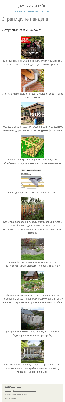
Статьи (45, 11)
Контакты (8, 391)
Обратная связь (10, 398)
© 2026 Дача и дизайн (13, 387)
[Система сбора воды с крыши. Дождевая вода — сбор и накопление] (32, 90)
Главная (20, 11)
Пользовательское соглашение (24, 391)
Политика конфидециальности (16, 394)
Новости (33, 11)
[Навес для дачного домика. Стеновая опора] (32, 189)
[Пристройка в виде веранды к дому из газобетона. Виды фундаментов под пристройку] (32, 328)
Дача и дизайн (32, 5)
